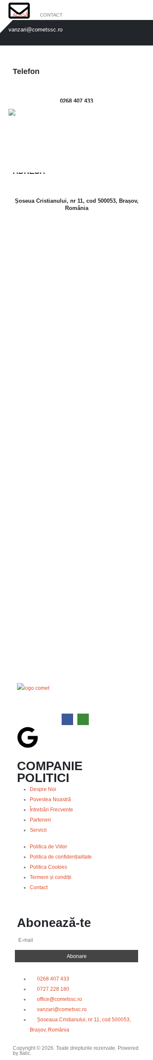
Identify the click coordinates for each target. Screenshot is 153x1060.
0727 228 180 (25, 81)
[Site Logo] (34, 122)
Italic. (25, 1053)
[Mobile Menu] (20, 162)
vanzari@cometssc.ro (35, 29)
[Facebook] (67, 719)
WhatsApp (83, 719)
